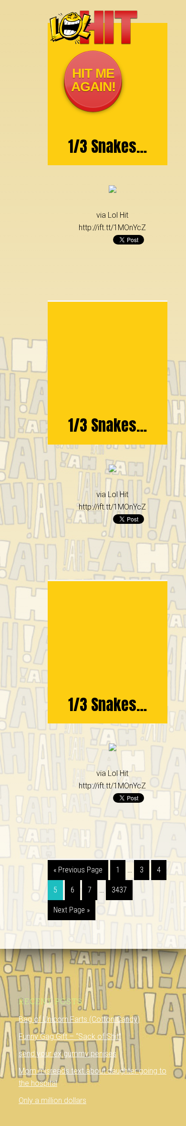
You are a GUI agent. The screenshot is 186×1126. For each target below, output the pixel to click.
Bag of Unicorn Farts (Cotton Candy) (79, 1019)
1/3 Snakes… (107, 146)
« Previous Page (78, 869)
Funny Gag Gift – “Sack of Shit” (70, 1036)
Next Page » (71, 909)
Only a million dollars (52, 1100)
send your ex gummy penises (67, 1053)
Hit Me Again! (93, 80)
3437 (119, 889)
